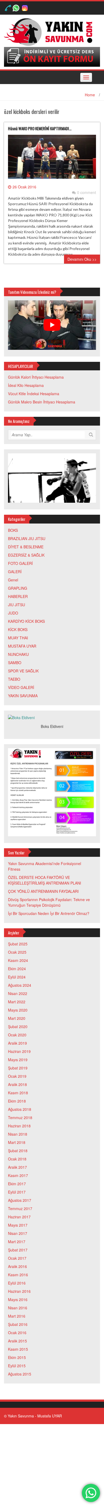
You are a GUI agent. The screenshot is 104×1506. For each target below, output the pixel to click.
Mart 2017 (16, 1241)
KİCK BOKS (17, 629)
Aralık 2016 (17, 1266)
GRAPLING (17, 588)
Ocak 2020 (17, 1034)
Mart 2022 (16, 1001)
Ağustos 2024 (19, 985)
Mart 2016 (16, 1316)
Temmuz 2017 (20, 1208)
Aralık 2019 (17, 1043)
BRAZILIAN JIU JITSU (26, 538)
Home (90, 94)
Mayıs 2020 (17, 1010)
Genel (13, 579)
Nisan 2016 (17, 1307)
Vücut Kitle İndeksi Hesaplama (33, 393)
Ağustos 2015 (19, 1374)
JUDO (13, 613)
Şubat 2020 (17, 1026)
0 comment (86, 192)
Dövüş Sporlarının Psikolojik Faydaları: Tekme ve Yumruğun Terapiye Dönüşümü (49, 902)
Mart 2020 (16, 1018)
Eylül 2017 (17, 1192)
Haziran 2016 (19, 1291)
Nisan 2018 (17, 1134)
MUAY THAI (18, 637)
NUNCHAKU (18, 654)
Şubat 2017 (17, 1250)
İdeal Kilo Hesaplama (26, 385)
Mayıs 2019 (17, 1059)
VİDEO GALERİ (21, 687)
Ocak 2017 (17, 1258)
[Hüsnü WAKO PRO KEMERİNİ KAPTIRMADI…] (52, 158)
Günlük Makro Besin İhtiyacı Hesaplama (41, 402)
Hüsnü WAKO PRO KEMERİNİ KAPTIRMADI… (39, 128)
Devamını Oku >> (82, 259)
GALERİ (15, 571)
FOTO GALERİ (20, 563)
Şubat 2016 (17, 1324)
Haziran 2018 (19, 1125)
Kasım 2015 (18, 1349)
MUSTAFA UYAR (22, 646)
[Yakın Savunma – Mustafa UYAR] (50, 31)
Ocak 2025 (17, 952)
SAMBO (14, 662)
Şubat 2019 (17, 1068)
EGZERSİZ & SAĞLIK (26, 555)
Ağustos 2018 (19, 1109)
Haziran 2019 (19, 1051)
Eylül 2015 (17, 1365)
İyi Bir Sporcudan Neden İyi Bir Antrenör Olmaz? (48, 913)
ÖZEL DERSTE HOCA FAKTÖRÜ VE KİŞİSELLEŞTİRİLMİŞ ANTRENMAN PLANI (44, 880)
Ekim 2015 (17, 1357)
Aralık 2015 (17, 1340)
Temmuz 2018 (20, 1117)
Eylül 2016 (17, 1283)
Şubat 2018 (17, 1150)
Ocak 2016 (17, 1332)
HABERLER (18, 596)
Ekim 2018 (17, 1101)
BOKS (13, 530)
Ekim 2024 (17, 968)
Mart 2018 (16, 1142)
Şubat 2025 (17, 943)
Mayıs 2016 (17, 1299)
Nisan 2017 (17, 1233)
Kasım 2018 (18, 1092)
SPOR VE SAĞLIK (23, 670)
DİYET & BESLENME (25, 546)
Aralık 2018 (17, 1084)
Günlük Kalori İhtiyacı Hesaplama (36, 377)
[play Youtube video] (52, 325)
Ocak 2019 (17, 1076)
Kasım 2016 (18, 1274)
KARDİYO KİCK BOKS (26, 621)
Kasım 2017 (18, 1175)
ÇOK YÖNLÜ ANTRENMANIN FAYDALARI (43, 891)
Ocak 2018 (17, 1159)
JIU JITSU (16, 604)
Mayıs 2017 (17, 1225)
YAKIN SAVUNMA (23, 695)
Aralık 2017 (17, 1167)
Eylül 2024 (17, 977)
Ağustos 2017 (19, 1200)
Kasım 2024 (18, 960)
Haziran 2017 (19, 1216)
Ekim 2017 (17, 1183)
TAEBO (14, 679)
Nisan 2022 (17, 993)
